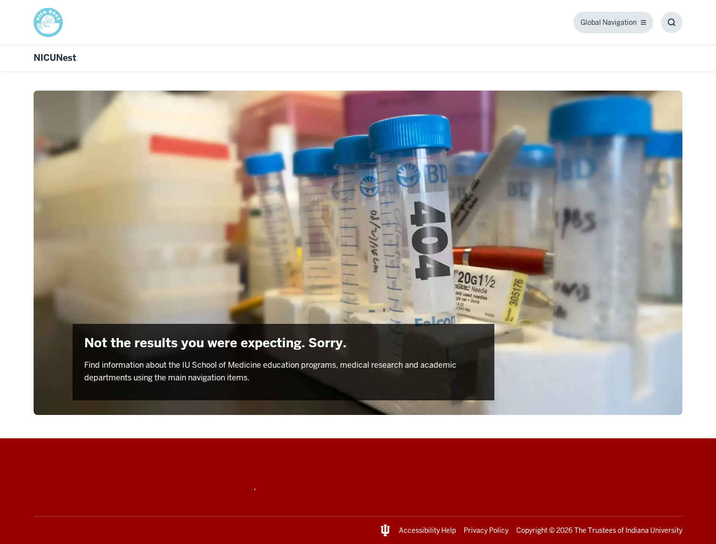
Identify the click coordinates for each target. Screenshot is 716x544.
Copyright (531, 530)
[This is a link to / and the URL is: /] (52, 22)
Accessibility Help (427, 530)
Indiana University (653, 530)
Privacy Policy (486, 530)
